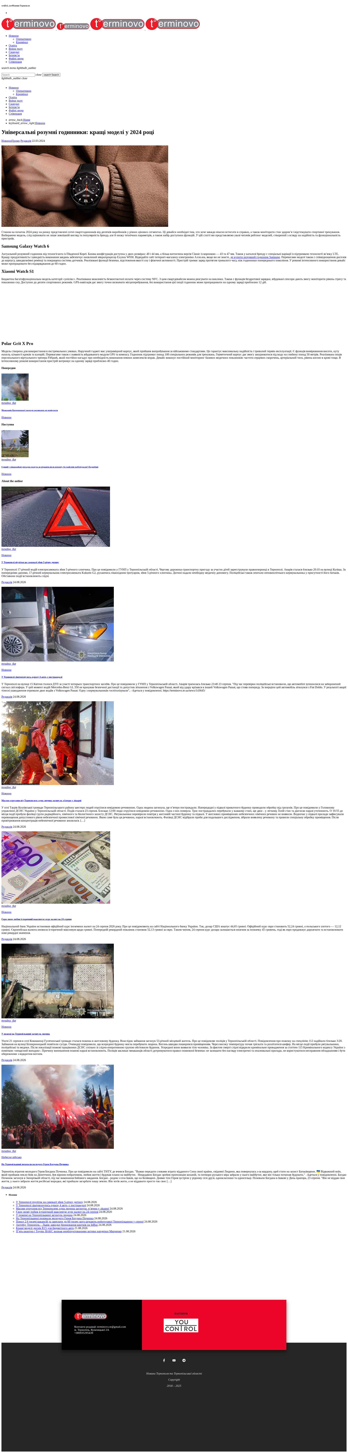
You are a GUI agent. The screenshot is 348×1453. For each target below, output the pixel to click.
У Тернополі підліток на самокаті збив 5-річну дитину (30, 562)
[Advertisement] (110, 312)
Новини (6, 140)
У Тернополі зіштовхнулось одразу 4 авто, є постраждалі (31, 677)
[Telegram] (184, 1360)
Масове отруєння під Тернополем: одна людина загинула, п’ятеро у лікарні (41, 800)
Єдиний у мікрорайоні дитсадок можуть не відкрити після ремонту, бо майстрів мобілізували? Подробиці (49, 467)
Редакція (25, 140)
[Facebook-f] (164, 1360)
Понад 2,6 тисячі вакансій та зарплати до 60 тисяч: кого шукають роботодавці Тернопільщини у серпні (80, 1221)
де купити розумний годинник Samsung (255, 257)
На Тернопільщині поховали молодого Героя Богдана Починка (35, 1164)
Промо (15, 140)
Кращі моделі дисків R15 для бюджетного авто (45, 1228)
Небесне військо (11, 1157)
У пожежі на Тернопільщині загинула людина (25, 1033)
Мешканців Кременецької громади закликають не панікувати (29, 410)
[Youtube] (174, 1360)
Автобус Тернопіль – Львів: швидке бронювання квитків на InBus (57, 1224)
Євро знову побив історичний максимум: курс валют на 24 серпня (36, 919)
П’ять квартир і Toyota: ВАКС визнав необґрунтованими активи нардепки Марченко (69, 1231)
